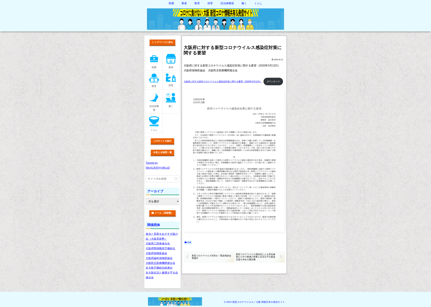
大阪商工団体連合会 (158, 243)
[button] (176, 179)
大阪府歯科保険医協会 (159, 258)
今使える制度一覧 (162, 152)
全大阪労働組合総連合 (159, 267)
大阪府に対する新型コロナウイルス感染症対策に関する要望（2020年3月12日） (223, 81)
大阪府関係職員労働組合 (160, 248)
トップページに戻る (162, 42)
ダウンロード (273, 81)
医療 (189, 242)
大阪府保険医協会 (156, 253)
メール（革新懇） (163, 212)
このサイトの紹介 (162, 140)
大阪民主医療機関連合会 (160, 263)
